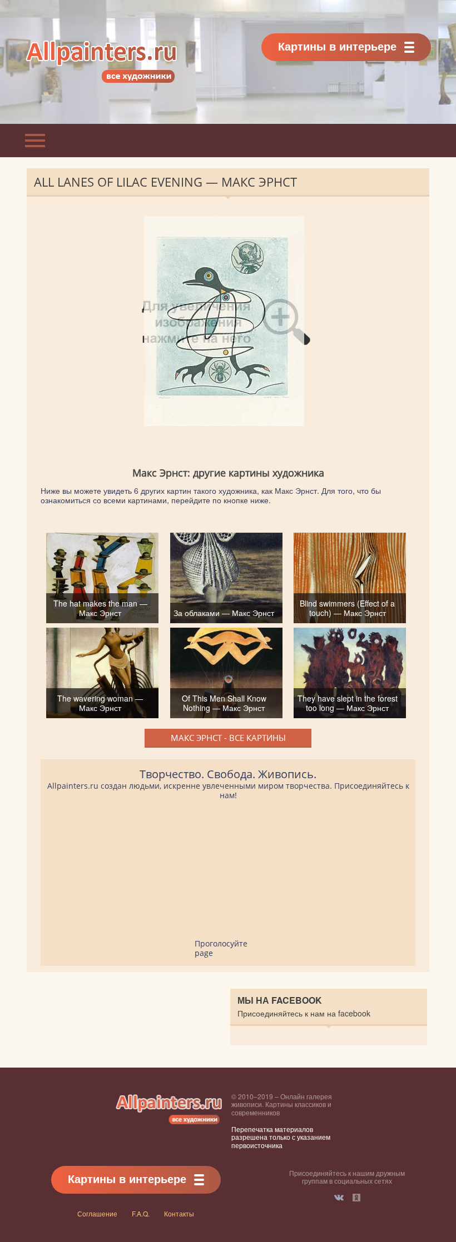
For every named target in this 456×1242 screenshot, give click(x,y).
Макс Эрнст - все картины (228, 737)
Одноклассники (356, 1197)
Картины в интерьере (337, 46)
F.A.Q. (141, 1213)
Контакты (179, 1213)
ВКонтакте (339, 1197)
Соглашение (97, 1213)
